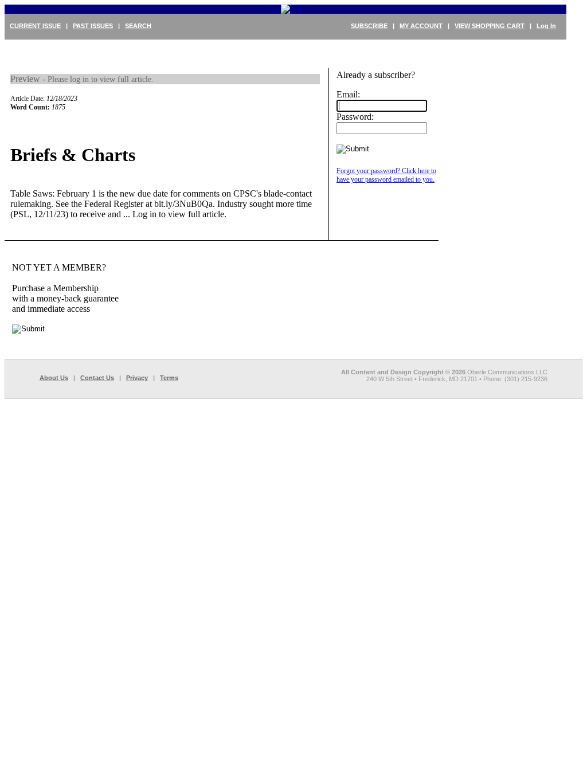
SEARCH (138, 25)
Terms (169, 377)
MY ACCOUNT (421, 25)
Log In (546, 25)
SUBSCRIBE (369, 25)
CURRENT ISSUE (35, 25)
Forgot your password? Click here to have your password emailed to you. (386, 175)
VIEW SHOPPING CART (490, 25)
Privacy (137, 377)
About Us (54, 377)
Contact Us (97, 377)
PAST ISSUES (93, 25)
